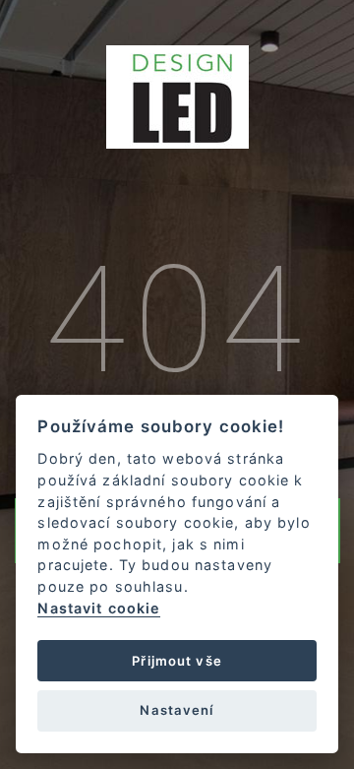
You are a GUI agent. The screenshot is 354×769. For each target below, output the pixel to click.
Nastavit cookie (98, 608)
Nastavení (176, 710)
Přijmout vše (177, 661)
